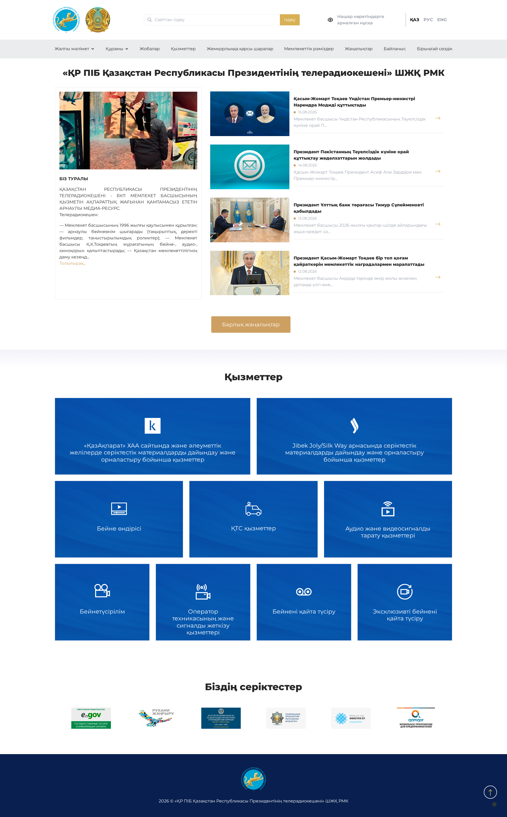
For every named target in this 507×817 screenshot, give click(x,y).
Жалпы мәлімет (72, 48)
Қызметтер (183, 48)
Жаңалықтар (359, 48)
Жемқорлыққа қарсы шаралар (240, 48)
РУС (428, 19)
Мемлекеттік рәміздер (309, 48)
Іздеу (289, 19)
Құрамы (114, 48)
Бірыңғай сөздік (434, 48)
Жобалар (150, 48)
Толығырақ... (72, 263)
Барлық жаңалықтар (251, 324)
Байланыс (395, 48)
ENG (442, 19)
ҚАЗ (414, 19)
